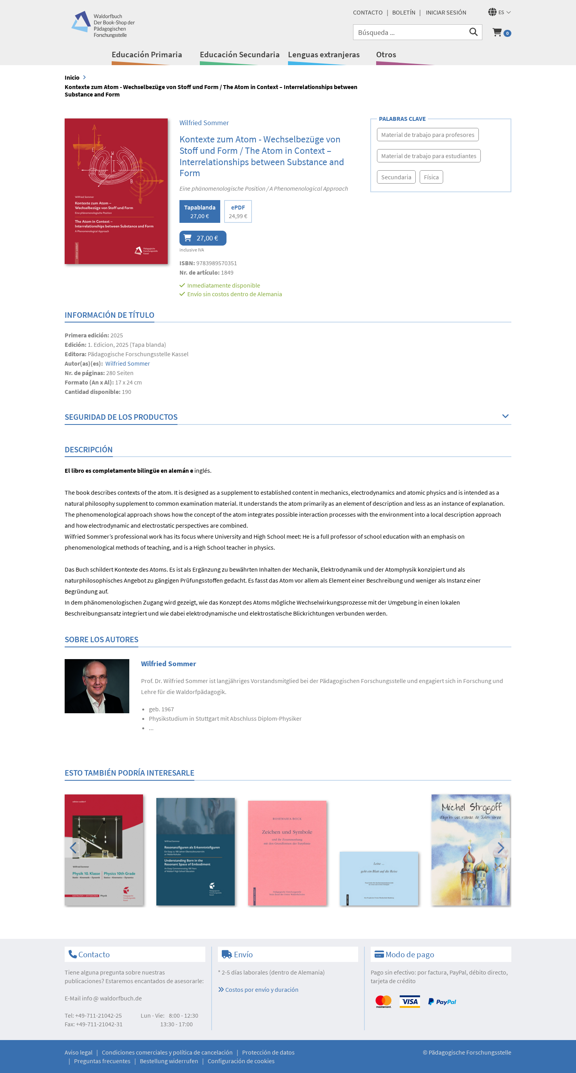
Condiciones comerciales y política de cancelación (167, 1052)
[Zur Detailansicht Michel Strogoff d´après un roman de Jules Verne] (472, 849)
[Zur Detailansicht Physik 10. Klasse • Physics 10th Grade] (105, 849)
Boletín (403, 12)
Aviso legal (78, 1052)
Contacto (368, 12)
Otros (386, 54)
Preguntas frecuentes (102, 1061)
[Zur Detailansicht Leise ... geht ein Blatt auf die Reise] (380, 878)
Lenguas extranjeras (324, 54)
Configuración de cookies (241, 1061)
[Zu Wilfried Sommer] (97, 685)
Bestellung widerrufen (169, 1061)
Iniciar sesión (446, 12)
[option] (105, 850)
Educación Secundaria (240, 54)
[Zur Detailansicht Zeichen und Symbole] (288, 853)
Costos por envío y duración (261, 989)
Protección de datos (268, 1052)
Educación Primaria (147, 54)
